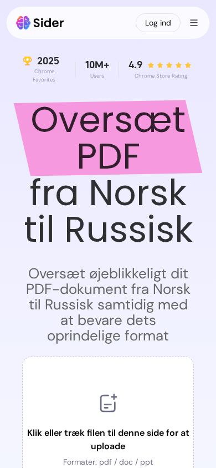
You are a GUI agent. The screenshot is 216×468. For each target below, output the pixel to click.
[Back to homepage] (40, 22)
